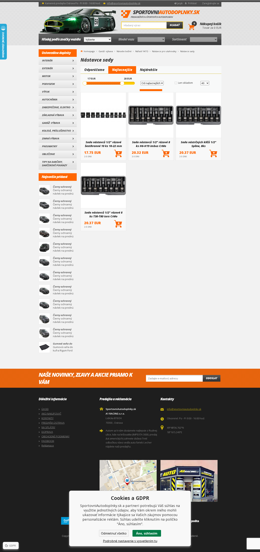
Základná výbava (53, 115)
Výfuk (45, 91)
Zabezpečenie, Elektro (56, 107)
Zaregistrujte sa (210, 3)
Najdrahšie (148, 70)
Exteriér (47, 68)
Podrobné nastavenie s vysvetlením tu (130, 541)
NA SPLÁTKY (48, 427)
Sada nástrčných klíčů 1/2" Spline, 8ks (198, 144)
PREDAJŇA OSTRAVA (53, 422)
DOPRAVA (47, 432)
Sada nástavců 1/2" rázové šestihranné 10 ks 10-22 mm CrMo (103, 144)
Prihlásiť (192, 3)
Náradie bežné (124, 51)
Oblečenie (48, 154)
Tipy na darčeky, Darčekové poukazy (54, 163)
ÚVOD (45, 409)
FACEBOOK (47, 441)
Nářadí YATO (141, 51)
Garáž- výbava (51, 123)
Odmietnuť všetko (114, 533)
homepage (89, 51)
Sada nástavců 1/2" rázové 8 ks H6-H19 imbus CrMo (151, 144)
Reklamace (47, 445)
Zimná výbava (50, 138)
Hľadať (174, 25)
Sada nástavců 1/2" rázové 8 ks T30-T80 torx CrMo (103, 214)
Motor (46, 76)
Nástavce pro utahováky (164, 51)
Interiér (47, 60)
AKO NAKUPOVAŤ (51, 413)
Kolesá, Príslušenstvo (56, 130)
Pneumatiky (49, 146)
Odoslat (211, 378)
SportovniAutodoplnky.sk (160, 14)
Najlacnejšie (122, 70)
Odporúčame (94, 70)
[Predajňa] (189, 481)
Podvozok (48, 84)
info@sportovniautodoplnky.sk (123, 3)
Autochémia (49, 99)
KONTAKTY (47, 418)
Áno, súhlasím (146, 533)
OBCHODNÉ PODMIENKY (55, 436)
